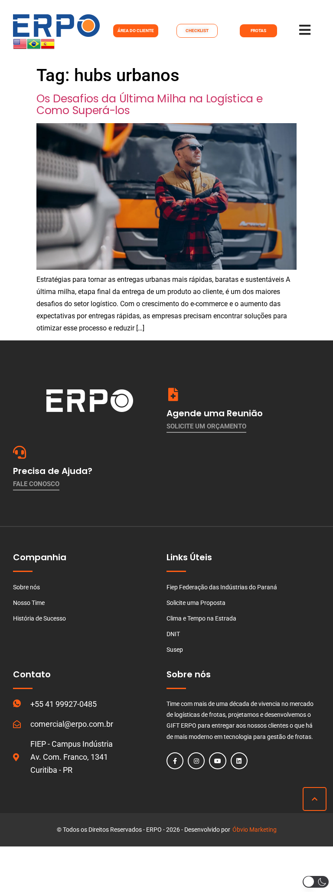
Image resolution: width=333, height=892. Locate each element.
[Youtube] (217, 760)
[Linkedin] (239, 760)
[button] (316, 882)
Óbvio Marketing (254, 829)
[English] (20, 48)
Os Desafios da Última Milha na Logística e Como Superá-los (149, 104)
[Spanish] (48, 48)
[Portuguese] (34, 48)
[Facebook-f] (174, 760)
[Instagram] (196, 760)
